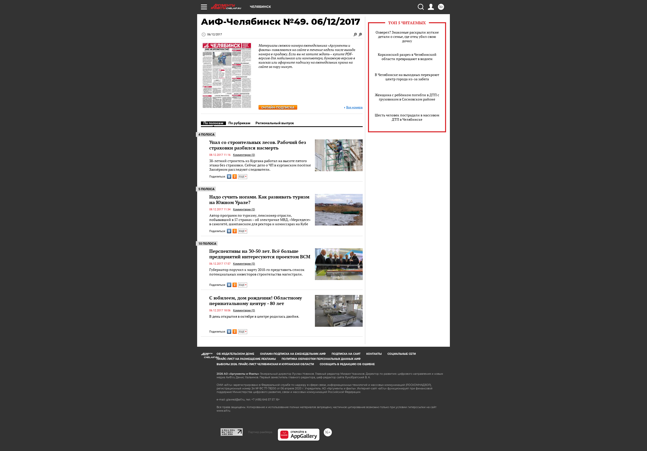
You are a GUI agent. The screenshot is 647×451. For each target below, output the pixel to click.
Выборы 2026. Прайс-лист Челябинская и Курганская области (265, 364)
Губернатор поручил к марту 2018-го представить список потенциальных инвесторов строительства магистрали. (257, 271)
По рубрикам (239, 123)
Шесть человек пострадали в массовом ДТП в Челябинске (407, 117)
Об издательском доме (235, 354)
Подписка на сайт (346, 354)
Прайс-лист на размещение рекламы (246, 359)
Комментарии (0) (244, 155)
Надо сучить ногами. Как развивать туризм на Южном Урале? (259, 199)
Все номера (354, 107)
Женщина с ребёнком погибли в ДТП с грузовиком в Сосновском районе (407, 97)
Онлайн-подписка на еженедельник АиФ (293, 354)
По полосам (213, 123)
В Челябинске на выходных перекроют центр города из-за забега (407, 76)
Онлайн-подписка (277, 107)
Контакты (374, 354)
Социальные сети (401, 354)
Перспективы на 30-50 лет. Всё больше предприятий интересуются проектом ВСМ (259, 254)
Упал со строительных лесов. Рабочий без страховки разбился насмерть (257, 145)
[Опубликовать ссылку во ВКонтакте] (229, 176)
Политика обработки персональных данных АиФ (321, 359)
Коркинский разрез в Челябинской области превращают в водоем (407, 56)
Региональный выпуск (275, 123)
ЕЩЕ (242, 176)
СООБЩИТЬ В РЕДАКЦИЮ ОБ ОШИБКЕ (347, 364)
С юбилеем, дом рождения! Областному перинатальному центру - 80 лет (255, 300)
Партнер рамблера (260, 432)
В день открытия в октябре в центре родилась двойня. (254, 316)
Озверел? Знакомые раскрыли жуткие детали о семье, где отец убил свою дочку (407, 36)
